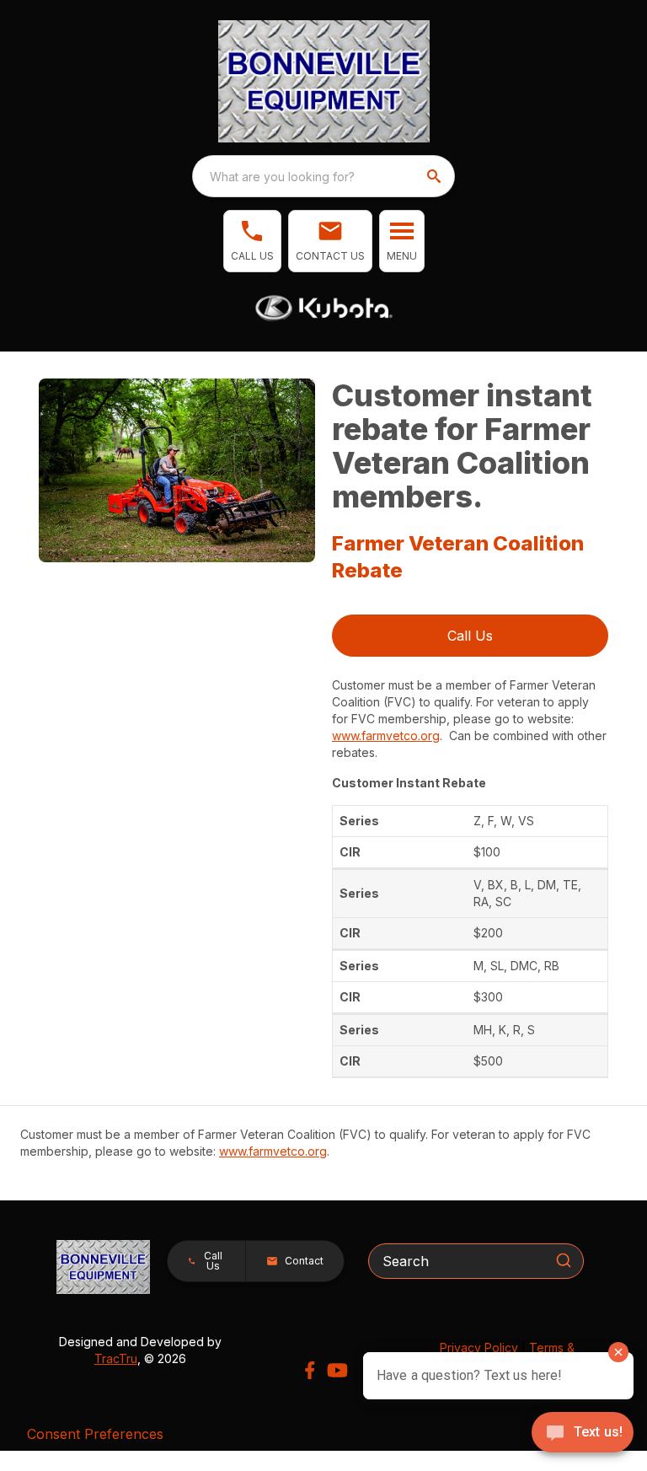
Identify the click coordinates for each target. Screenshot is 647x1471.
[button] (252, 241)
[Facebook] (309, 1370)
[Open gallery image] (177, 470)
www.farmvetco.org (386, 735)
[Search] (563, 1260)
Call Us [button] (470, 635)
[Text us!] (582, 1434)
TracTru (115, 1358)
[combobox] (323, 176)
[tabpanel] (177, 472)
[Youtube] (337, 1370)
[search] (435, 176)
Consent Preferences (95, 1433)
